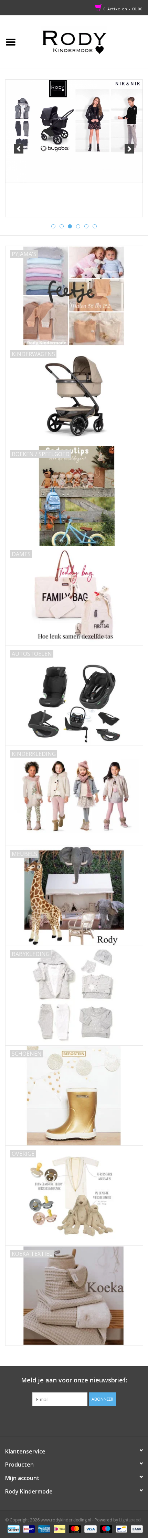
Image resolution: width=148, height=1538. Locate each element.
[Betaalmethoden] (12, 1528)
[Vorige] (18, 149)
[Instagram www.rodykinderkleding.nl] (80, 1420)
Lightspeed (130, 1520)
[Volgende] (129, 149)
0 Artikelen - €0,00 (122, 8)
